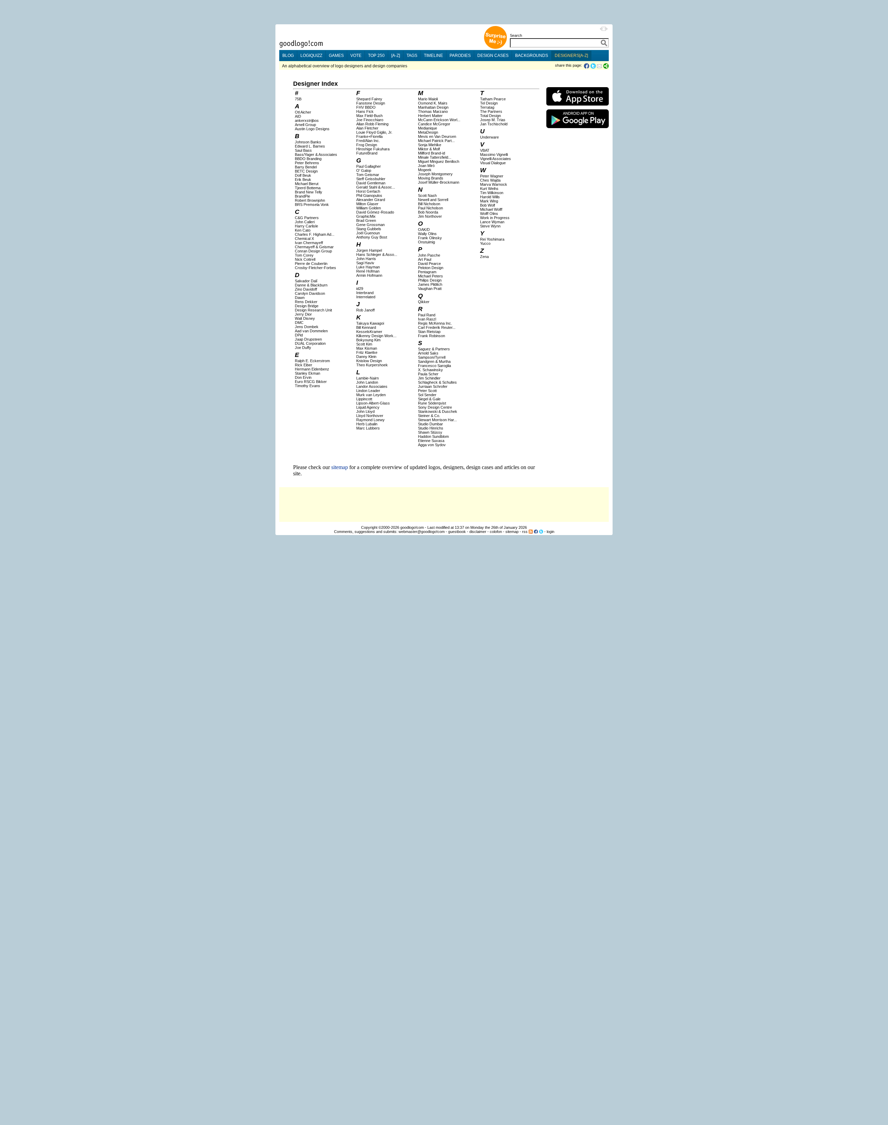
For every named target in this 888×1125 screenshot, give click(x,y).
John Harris (366, 259)
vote (355, 55)
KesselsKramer (369, 332)
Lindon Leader (368, 391)
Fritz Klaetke (366, 352)
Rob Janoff (365, 310)
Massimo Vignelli (494, 154)
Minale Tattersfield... (434, 157)
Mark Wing (489, 201)
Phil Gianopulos (369, 195)
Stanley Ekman (307, 373)
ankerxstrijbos (307, 120)
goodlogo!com (412, 527)
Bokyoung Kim (368, 340)
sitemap (339, 467)
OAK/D (424, 229)
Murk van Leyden (371, 395)
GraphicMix (366, 216)
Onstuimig (426, 242)
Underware (489, 137)
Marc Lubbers (368, 428)
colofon (496, 532)
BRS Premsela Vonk (312, 204)
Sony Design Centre (435, 407)
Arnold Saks (428, 353)
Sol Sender (427, 395)
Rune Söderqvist (432, 403)
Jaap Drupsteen (308, 339)
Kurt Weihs (489, 188)
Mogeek (425, 170)
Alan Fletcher (367, 128)
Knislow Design (369, 361)
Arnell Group (305, 125)
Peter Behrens (307, 163)
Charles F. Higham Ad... (314, 234)
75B (298, 99)
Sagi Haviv (365, 263)
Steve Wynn (490, 226)
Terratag (487, 107)
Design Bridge (306, 306)
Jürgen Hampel (369, 250)
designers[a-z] (571, 55)
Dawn (300, 297)
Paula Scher (428, 374)
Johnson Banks (308, 142)
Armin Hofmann (369, 275)
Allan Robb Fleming (372, 124)
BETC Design (306, 171)
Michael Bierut (306, 184)
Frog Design (366, 145)
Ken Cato (302, 230)
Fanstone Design (370, 103)
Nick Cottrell (305, 259)
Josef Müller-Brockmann (438, 182)
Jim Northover (430, 216)
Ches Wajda (490, 180)
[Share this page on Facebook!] (587, 66)
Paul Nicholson (430, 208)
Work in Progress (495, 218)
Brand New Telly (308, 192)
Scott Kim (364, 344)
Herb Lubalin (366, 424)
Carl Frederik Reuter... (436, 327)
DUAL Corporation (310, 343)
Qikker (423, 302)
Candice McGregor (434, 124)
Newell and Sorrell (433, 200)
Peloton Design (430, 268)
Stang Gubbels (368, 229)
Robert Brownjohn (310, 200)
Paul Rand (426, 315)
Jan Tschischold (493, 124)
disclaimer (477, 532)
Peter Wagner (491, 176)
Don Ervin (303, 377)
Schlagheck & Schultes (437, 382)
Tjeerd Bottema (308, 188)
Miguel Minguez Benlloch (438, 161)
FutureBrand (366, 153)
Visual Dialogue (493, 163)
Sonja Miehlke (429, 145)
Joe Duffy (303, 347)
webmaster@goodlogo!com (422, 532)
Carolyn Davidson (310, 293)
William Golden (368, 208)
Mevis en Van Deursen (437, 136)
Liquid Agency (367, 407)
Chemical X (304, 238)
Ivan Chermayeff (309, 243)
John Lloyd (365, 411)
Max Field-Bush (369, 116)
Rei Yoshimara (492, 239)
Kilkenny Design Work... (376, 336)
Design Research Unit (313, 310)
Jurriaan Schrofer (432, 386)
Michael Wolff (491, 209)
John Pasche (429, 255)
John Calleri (305, 222)
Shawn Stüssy (430, 432)
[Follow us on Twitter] (541, 532)
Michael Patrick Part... (436, 141)
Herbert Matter (430, 116)
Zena (484, 257)
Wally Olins (427, 234)
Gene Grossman (370, 225)
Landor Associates (371, 386)
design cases (493, 55)
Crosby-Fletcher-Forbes (315, 268)
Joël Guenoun (368, 233)
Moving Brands (430, 178)
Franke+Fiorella (369, 136)
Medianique (427, 128)
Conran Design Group (313, 251)
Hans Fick (365, 111)
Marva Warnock (493, 184)
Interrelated (365, 297)
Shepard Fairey (369, 99)
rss (525, 532)
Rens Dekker (306, 302)
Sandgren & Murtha (434, 361)
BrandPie (302, 196)
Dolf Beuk (303, 175)
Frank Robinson (431, 336)
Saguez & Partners (434, 349)
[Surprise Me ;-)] (495, 48)
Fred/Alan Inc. (368, 141)
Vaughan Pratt (430, 288)
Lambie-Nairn (367, 378)
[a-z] (395, 55)
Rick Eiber (303, 365)
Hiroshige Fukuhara (373, 149)
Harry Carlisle (306, 226)
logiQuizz (311, 55)
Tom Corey (304, 255)
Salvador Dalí (306, 281)
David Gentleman (370, 183)
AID (298, 116)
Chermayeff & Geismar (314, 247)
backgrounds (531, 55)
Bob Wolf (487, 205)
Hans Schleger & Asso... (376, 254)
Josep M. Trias (492, 120)
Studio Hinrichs (430, 428)
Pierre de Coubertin (311, 263)
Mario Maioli (428, 99)
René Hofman (367, 271)
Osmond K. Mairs (432, 103)
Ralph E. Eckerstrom (312, 361)
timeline (433, 55)
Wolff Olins (489, 213)
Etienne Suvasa (431, 441)
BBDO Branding (308, 159)
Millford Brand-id (431, 153)
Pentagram (427, 272)
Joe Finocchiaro (369, 120)
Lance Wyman (492, 222)
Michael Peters (430, 276)
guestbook (457, 532)
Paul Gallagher (368, 166)
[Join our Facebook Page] (536, 532)
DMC (299, 322)
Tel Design (489, 103)
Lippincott (364, 399)
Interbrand (365, 293)
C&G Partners (307, 218)
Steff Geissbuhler (370, 179)
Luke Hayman (368, 267)
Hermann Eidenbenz (312, 369)
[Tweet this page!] (593, 66)
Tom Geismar (367, 175)
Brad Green (366, 220)
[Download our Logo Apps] (577, 107)
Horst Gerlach (368, 191)
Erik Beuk (303, 179)
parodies (460, 55)
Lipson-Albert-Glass (373, 403)
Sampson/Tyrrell (431, 357)
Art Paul (424, 259)
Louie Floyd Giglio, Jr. (374, 132)
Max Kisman (366, 348)
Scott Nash (427, 195)
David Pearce (429, 263)
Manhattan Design (433, 107)
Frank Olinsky (430, 238)
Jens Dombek (306, 327)
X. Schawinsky (430, 370)
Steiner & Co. (429, 416)
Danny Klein (366, 357)
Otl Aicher (303, 112)
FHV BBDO (366, 107)
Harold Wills (490, 197)
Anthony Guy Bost (371, 237)
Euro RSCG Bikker (311, 382)
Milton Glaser (367, 204)
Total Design (490, 116)
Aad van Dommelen (311, 331)
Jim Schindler (429, 378)
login (550, 532)
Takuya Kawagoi (370, 323)
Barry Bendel (306, 167)
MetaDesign (428, 132)
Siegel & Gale (429, 399)
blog (288, 55)
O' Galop (363, 170)
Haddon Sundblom (433, 436)
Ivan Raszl (427, 319)
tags (412, 55)
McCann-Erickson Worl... (439, 120)
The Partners (491, 111)
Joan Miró (426, 166)
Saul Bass (303, 150)
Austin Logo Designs (312, 129)
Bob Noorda (428, 212)
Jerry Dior (303, 314)
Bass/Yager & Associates (316, 154)
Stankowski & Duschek (437, 411)
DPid (299, 335)
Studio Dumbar (430, 424)
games (336, 55)
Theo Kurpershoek (372, 365)
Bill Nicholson (429, 204)
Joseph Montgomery (435, 174)
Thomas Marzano (433, 111)
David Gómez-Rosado (375, 212)
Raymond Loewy (370, 420)
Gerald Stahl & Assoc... (375, 187)
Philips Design (430, 280)
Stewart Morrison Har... (437, 420)
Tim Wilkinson (491, 193)
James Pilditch (430, 284)
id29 (359, 288)
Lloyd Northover (369, 416)
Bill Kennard (366, 327)
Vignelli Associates (495, 159)
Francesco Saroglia (434, 366)
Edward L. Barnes (310, 146)
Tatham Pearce (493, 99)
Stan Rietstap (429, 332)
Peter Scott (427, 391)
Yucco (485, 243)
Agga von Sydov (432, 445)
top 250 (376, 55)
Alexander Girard (370, 200)
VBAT (484, 150)
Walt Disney (305, 318)
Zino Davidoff (306, 289)
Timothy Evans (307, 386)
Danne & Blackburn (311, 285)
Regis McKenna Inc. (435, 323)
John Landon (367, 382)
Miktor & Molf (429, 149)
